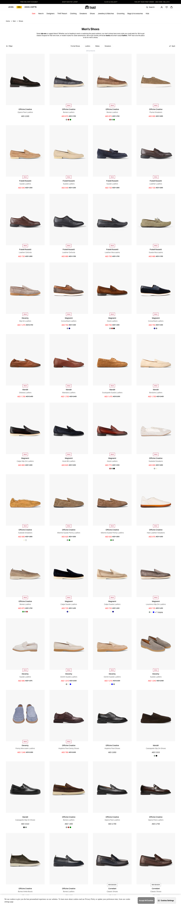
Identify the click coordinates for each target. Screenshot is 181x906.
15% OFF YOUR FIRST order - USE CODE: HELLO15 (152, 2)
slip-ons (43, 33)
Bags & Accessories (135, 13)
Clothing (73, 13)
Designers (50, 13)
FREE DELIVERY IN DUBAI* (29, 2)
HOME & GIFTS (31, 7)
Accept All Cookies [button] (146, 900)
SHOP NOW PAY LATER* (70, 2)
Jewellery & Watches (106, 13)
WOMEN (11, 7)
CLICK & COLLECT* (111, 2)
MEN (19, 7)
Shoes (92, 13)
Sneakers (83, 13)
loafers (124, 35)
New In (41, 13)
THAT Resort (62, 13)
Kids (147, 13)
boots (108, 35)
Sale (33, 13)
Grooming (120, 13)
